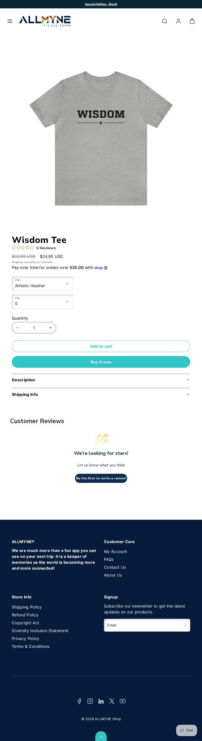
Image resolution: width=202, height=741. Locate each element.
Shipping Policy (27, 607)
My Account (115, 551)
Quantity (20, 318)
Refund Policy (25, 614)
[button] (10, 21)
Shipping (17, 262)
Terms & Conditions (31, 646)
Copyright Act (25, 622)
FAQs (109, 559)
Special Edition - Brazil (101, 4)
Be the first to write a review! (101, 478)
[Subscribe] (185, 625)
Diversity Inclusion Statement (40, 630)
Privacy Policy (25, 638)
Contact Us (115, 567)
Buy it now (101, 361)
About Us (113, 575)
